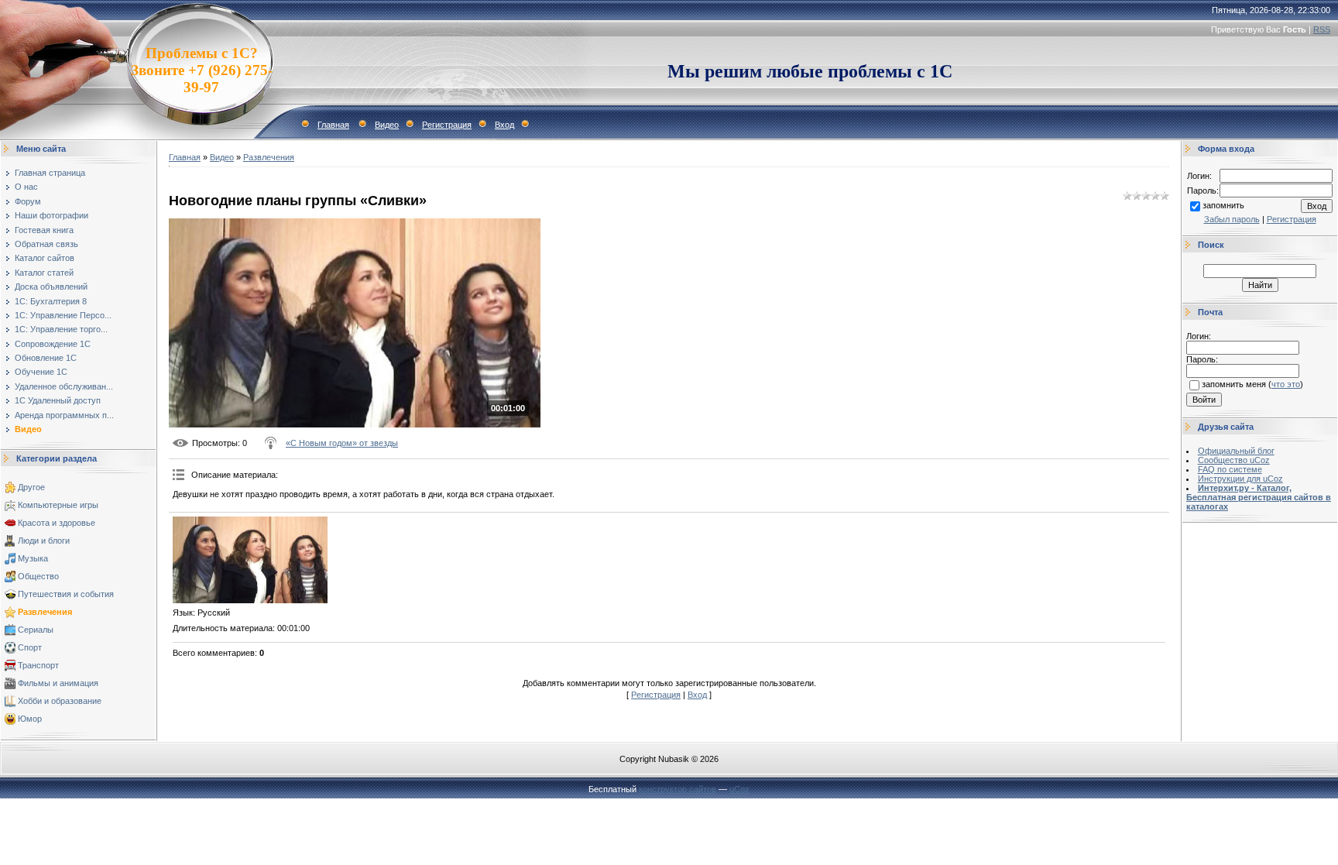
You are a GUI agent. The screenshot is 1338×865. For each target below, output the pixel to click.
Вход (504, 124)
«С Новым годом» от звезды (342, 443)
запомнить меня (1234, 384)
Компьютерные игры (58, 505)
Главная (333, 124)
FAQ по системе (1230, 469)
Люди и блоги (44, 540)
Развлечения (45, 611)
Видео (387, 124)
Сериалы (35, 629)
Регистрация (447, 124)
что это (1285, 384)
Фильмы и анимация (58, 683)
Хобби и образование (59, 700)
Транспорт (38, 665)
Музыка (33, 558)
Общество (38, 576)
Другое (31, 487)
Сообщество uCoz (1234, 460)
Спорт (30, 647)
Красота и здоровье (56, 522)
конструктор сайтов (677, 789)
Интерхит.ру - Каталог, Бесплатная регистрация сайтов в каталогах (1258, 497)
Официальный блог (1236, 450)
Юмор (30, 718)
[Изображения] (250, 560)
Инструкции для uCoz (1240, 478)
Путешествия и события (66, 594)
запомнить (1223, 205)
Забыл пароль (1232, 219)
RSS (1321, 29)
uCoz (739, 789)
